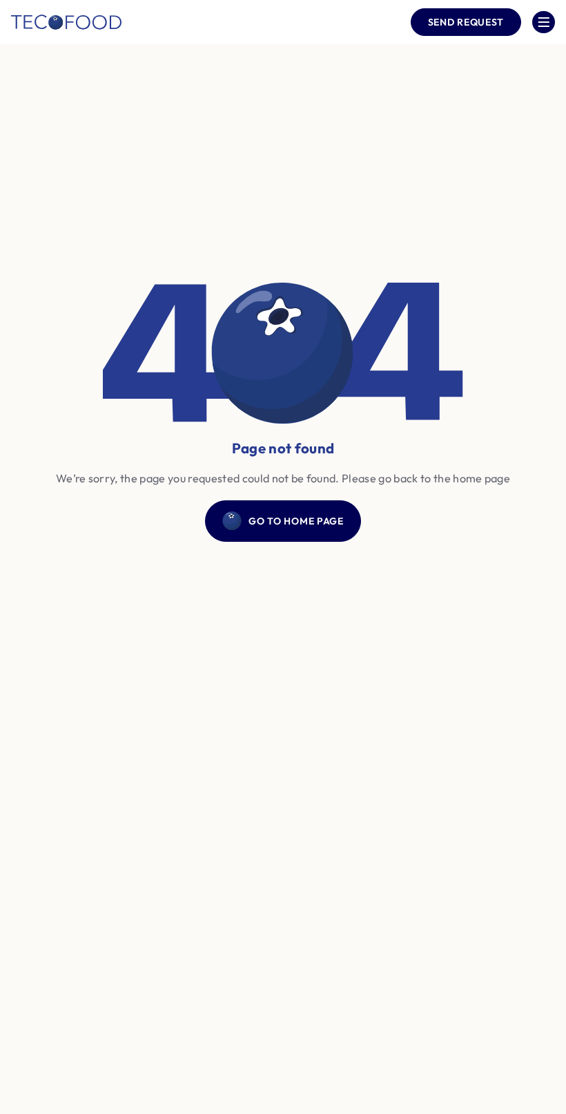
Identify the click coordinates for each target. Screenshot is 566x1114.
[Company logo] (66, 22)
